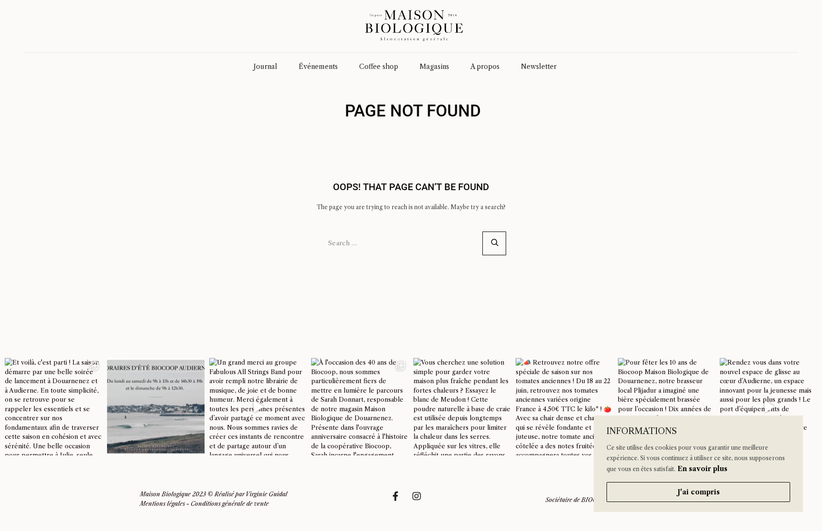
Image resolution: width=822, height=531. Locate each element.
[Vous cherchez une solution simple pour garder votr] (462, 406)
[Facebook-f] (400, 501)
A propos (484, 66)
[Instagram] (421, 501)
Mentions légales (162, 503)
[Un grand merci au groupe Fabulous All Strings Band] (258, 406)
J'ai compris (698, 492)
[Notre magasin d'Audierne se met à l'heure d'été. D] (156, 406)
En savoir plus (702, 468)
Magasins (434, 66)
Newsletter (539, 66)
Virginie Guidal (266, 494)
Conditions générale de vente (230, 503)
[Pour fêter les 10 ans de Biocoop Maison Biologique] (666, 406)
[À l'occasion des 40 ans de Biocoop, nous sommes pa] (360, 406)
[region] (698, 463)
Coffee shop (378, 66)
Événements (318, 66)
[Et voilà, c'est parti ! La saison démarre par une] (53, 406)
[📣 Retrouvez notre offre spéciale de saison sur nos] (564, 406)
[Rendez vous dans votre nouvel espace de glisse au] (768, 406)
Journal (265, 66)
